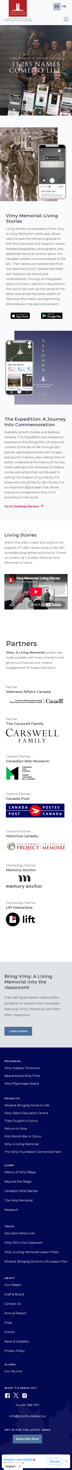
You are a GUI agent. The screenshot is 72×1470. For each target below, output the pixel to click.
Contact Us (12, 1304)
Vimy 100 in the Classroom (23, 1242)
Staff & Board (14, 1294)
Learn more (18, 1031)
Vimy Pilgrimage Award (21, 1083)
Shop (8, 1322)
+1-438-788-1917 (27, 1405)
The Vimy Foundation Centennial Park (32, 1152)
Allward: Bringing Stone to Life (26, 1105)
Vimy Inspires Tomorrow (22, 1068)
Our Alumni (13, 1371)
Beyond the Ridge (17, 1181)
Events (9, 1332)
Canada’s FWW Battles (21, 1191)
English (10, 1466)
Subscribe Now (27, 1439)
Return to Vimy (15, 1128)
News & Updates (16, 1341)
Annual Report (15, 1313)
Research (11, 1210)
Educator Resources (19, 1233)
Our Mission (13, 1285)
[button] (64, 19)
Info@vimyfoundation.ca (27, 1416)
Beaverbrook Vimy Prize (22, 1076)
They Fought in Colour (21, 1121)
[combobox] (13, 1466)
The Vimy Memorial (18, 1200)
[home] (18, 12)
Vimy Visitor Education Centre (26, 1113)
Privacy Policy (14, 1351)
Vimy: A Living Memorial (21, 1144)
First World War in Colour (23, 1136)
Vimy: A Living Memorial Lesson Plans (31, 1252)
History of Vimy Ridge (20, 1172)
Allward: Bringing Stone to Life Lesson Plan (36, 1261)
